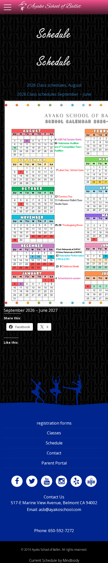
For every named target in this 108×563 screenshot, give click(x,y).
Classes (54, 433)
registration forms (54, 423)
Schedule (54, 443)
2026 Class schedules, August (54, 85)
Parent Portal (54, 463)
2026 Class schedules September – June (54, 94)
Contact (54, 453)
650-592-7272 (61, 530)
